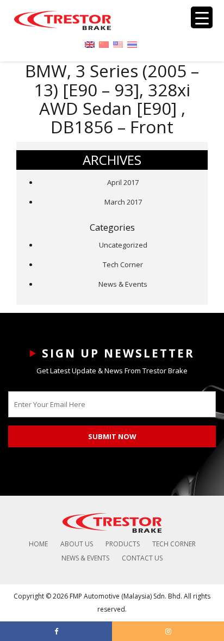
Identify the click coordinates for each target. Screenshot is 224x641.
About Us (76, 543)
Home (38, 543)
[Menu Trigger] (202, 17)
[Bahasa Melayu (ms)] (118, 43)
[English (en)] (90, 43)
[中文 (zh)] (104, 43)
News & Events (122, 284)
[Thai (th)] (132, 43)
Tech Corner (123, 264)
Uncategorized (123, 245)
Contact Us (142, 558)
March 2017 (123, 202)
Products (122, 543)
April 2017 (123, 182)
